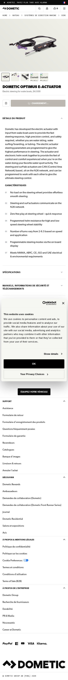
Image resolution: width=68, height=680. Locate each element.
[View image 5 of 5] (44, 77)
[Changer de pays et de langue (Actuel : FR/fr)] (64, 2)
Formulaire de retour (13, 415)
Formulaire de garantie (14, 435)
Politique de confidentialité (16, 546)
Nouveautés (19, 622)
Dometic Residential (23, 518)
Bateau (15, 15)
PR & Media (18, 615)
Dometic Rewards (11, 484)
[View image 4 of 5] (34, 77)
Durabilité (8, 609)
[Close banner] (63, 303)
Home (5, 15)
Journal (6, 512)
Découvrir (8, 477)
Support (7, 401)
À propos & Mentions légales (18, 539)
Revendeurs (8, 442)
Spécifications (11, 272)
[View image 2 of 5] (15, 77)
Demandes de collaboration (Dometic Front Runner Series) (32, 505)
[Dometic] (11, 8)
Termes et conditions (13, 567)
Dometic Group (20, 595)
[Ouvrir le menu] (64, 8)
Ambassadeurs (10, 491)
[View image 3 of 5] (25, 77)
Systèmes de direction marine (40, 15)
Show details (51, 354)
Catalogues (18, 449)
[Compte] (47, 8)
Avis (5, 532)
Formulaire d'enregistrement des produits (24, 422)
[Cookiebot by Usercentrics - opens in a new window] (42, 303)
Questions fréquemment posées (19, 429)
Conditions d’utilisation (15, 574)
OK (34, 363)
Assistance (8, 408)
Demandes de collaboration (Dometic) (22, 498)
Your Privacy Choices (32, 374)
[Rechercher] (39, 8)
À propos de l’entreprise (16, 588)
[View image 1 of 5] (5, 77)
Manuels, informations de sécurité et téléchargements (26, 287)
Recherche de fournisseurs (16, 602)
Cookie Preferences (12, 560)
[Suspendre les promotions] (4, 2)
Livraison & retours (12, 463)
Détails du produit (14, 118)
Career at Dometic (22, 629)
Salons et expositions (13, 525)
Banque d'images (21, 456)
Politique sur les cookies (15, 553)
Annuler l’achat (10, 470)
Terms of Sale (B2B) (12, 581)
